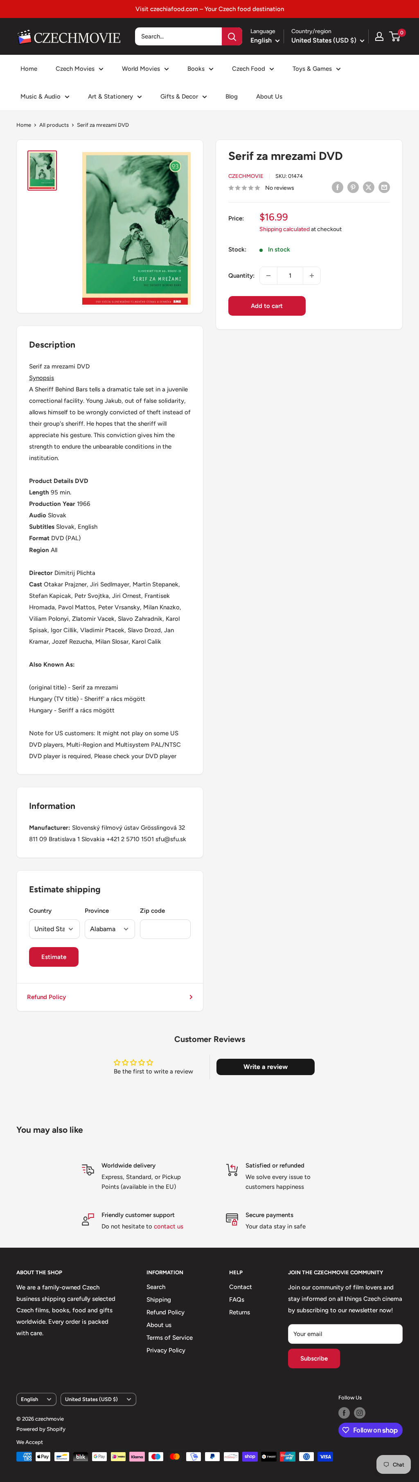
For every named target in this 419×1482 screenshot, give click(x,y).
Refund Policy (46, 997)
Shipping (158, 1299)
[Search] (232, 36)
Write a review (265, 1067)
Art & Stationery (110, 96)
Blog (231, 96)
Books (196, 68)
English (29, 1399)
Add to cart (267, 306)
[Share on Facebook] (337, 187)
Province (97, 910)
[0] (395, 36)
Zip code (152, 910)
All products (54, 125)
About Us (269, 96)
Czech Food (248, 68)
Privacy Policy (165, 1350)
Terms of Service (169, 1337)
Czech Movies (75, 68)
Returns (239, 1312)
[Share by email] (384, 187)
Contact (240, 1287)
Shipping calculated (284, 229)
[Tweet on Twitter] (368, 187)
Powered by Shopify (40, 1429)
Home (28, 68)
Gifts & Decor (179, 96)
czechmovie (246, 176)
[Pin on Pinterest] (353, 187)
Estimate (53, 957)
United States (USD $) (91, 1399)
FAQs (236, 1299)
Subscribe (314, 1358)
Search (155, 1287)
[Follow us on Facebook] (344, 1413)
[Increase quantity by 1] (311, 275)
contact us (168, 1226)
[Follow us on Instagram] (359, 1413)
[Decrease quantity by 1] (268, 275)
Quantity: (241, 275)
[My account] (379, 36)
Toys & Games (312, 68)
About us (158, 1325)
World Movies (141, 68)
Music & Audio (40, 96)
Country (40, 910)
